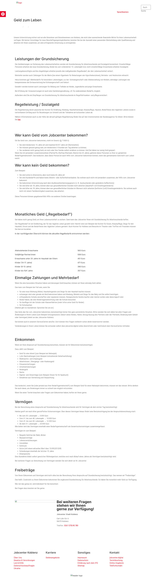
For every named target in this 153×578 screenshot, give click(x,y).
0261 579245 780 (71, 525)
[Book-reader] (120, 5)
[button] (146, 3)
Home (19, 27)
